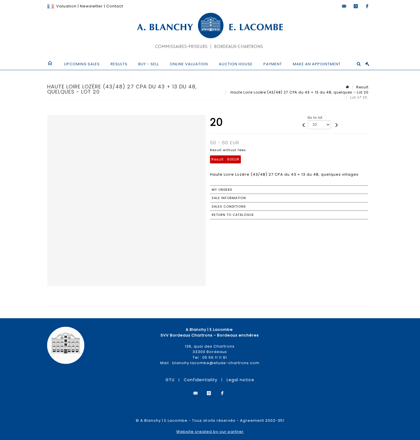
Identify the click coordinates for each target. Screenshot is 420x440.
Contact (114, 6)
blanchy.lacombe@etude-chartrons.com (215, 363)
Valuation (66, 6)
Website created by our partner (210, 431)
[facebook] (367, 6)
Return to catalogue (233, 214)
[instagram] (355, 6)
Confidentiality (200, 380)
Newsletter (91, 6)
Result (362, 87)
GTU (170, 380)
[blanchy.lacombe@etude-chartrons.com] (344, 6)
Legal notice (240, 380)
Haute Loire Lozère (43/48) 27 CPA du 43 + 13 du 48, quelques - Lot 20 (299, 92)
